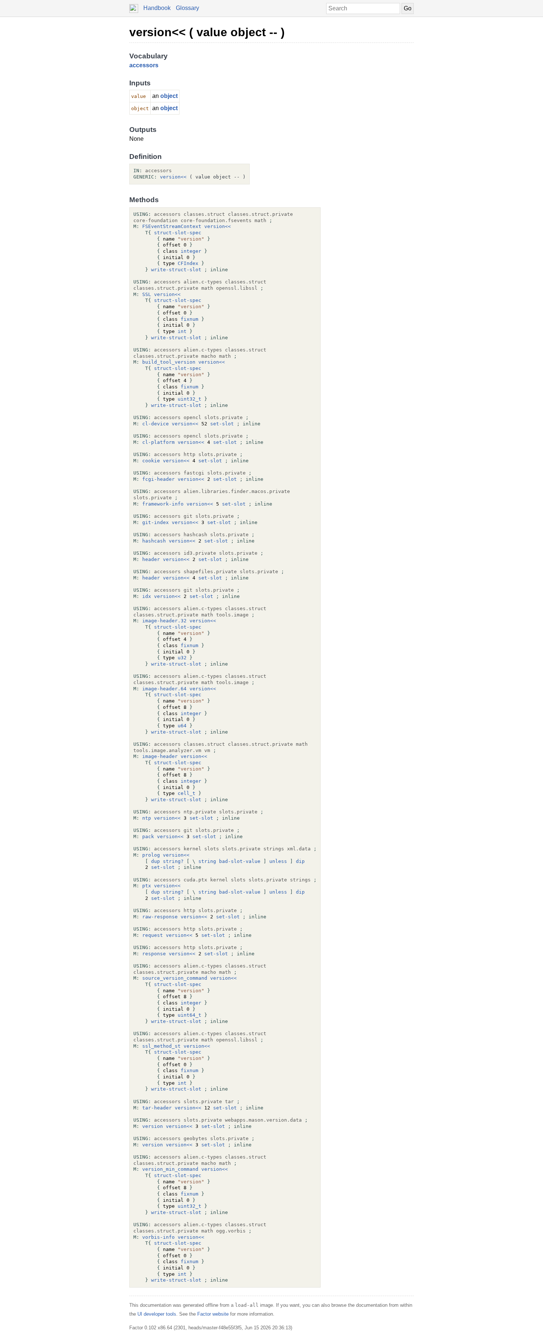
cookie (151, 460)
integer (191, 251)
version (152, 1126)
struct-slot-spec (177, 232)
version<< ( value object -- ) (207, 32)
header (151, 559)
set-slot (222, 423)
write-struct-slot (176, 269)
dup (155, 861)
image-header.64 (164, 688)
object (169, 96)
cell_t (186, 793)
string (207, 861)
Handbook (157, 8)
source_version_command (174, 978)
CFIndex (188, 263)
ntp (146, 818)
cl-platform (158, 442)
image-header (160, 756)
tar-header (157, 1108)
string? (173, 861)
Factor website (213, 1314)
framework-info (163, 504)
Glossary (187, 8)
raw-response (160, 916)
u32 (182, 657)
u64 (182, 725)
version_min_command (170, 1169)
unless (278, 861)
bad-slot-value (239, 861)
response (154, 953)
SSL (146, 294)
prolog (151, 855)
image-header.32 (164, 620)
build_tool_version (168, 362)
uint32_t (189, 399)
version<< (173, 177)
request (152, 935)
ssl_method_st (161, 1046)
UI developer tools (156, 1314)
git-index (155, 522)
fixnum (189, 319)
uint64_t (189, 1015)
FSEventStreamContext (171, 226)
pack (148, 836)
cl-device (155, 423)
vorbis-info (158, 1237)
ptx (146, 885)
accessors (143, 65)
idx (146, 596)
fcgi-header (158, 479)
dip (300, 861)
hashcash (154, 541)
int (182, 331)
